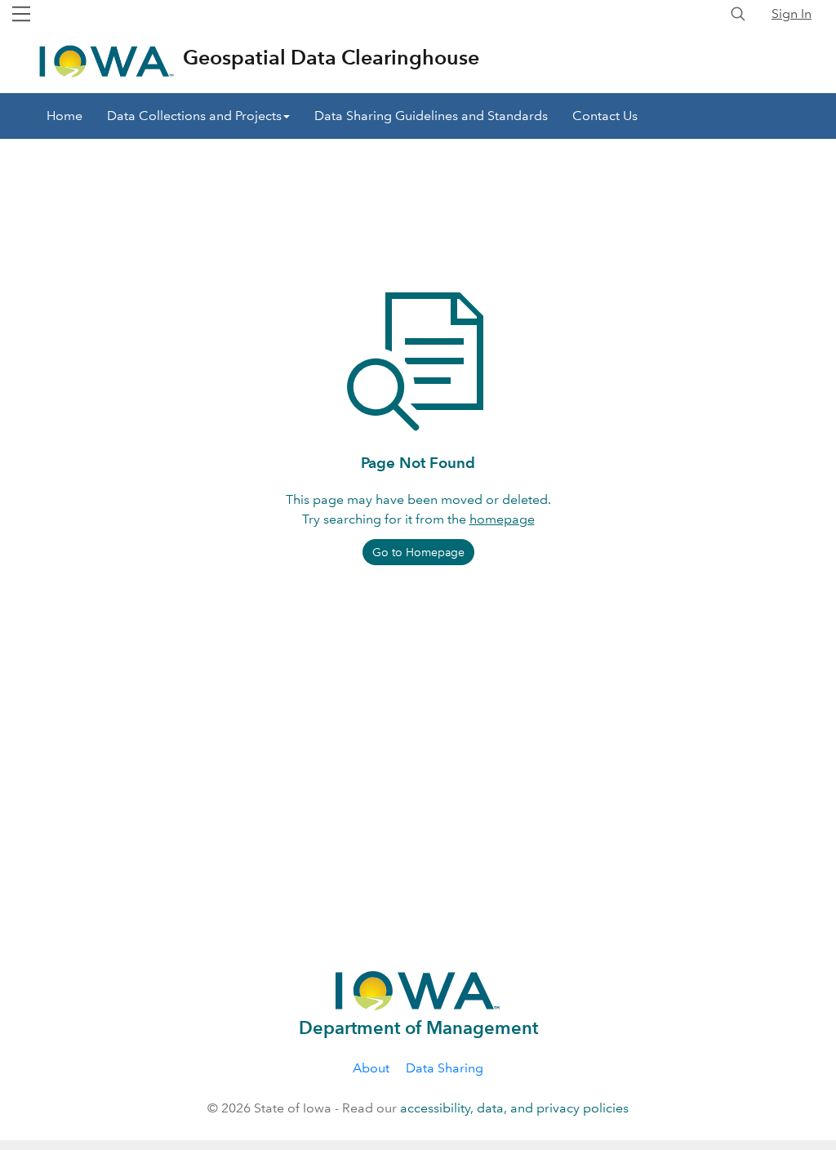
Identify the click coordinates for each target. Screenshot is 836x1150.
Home (64, 115)
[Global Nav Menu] (21, 14)
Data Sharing (444, 1068)
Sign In (792, 13)
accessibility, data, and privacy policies (514, 1108)
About (371, 1068)
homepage (502, 519)
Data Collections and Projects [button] (194, 115)
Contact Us (605, 115)
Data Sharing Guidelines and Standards (431, 115)
